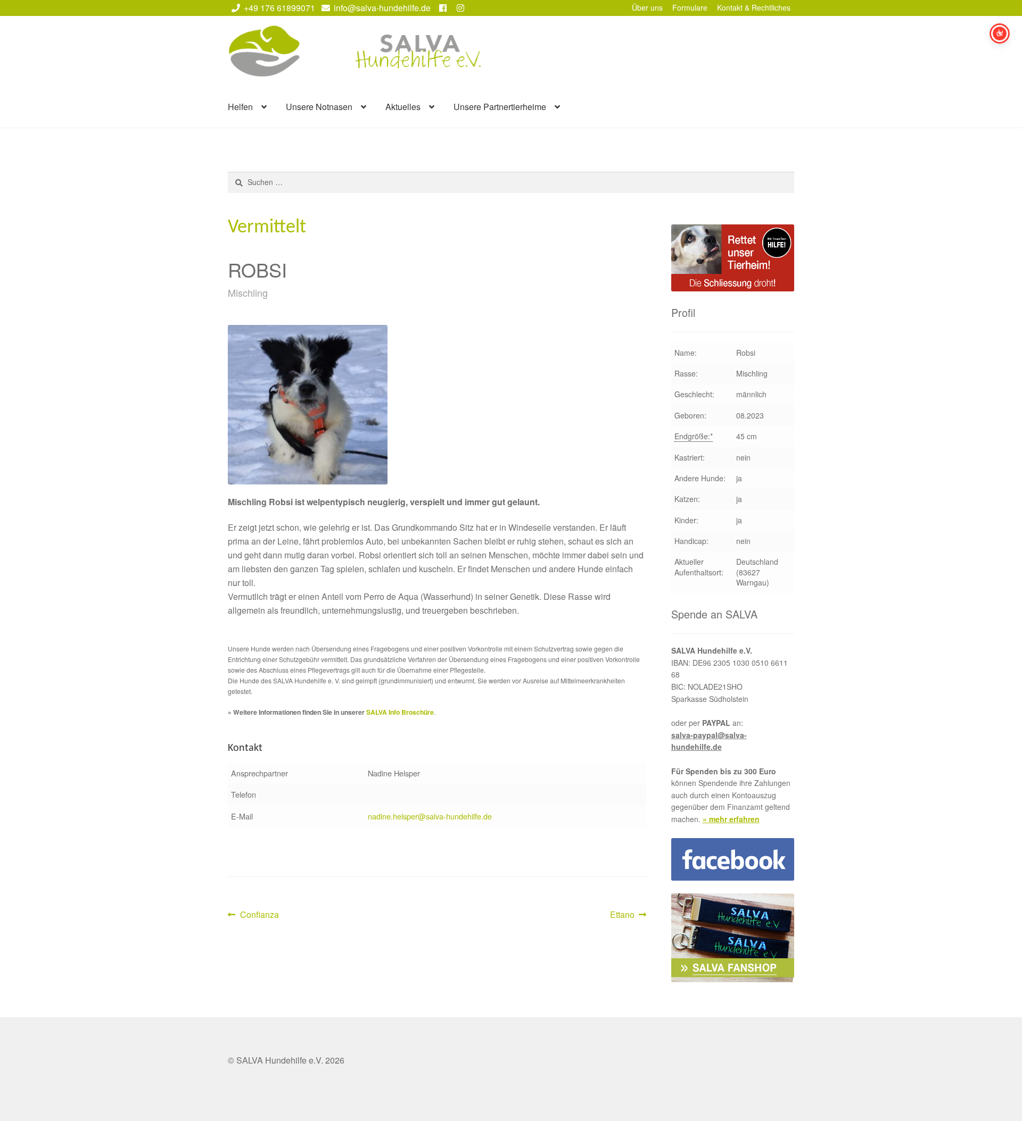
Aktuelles (403, 107)
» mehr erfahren (731, 819)
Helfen (240, 107)
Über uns (647, 7)
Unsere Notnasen (319, 107)
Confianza (259, 915)
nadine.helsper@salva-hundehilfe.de (430, 816)
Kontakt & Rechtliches (753, 7)
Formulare (689, 7)
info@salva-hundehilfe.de (382, 8)
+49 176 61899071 (279, 8)
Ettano (627, 915)
